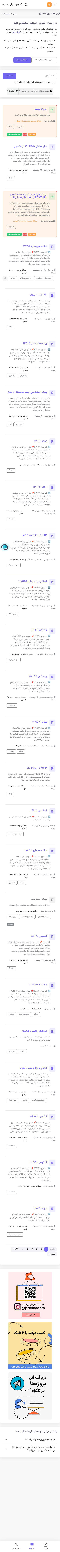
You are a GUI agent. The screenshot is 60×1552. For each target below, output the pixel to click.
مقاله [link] (13, 278)
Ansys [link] (11, 968)
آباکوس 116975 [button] (38, 1116)
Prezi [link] (11, 470)
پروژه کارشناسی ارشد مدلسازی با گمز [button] (27, 392)
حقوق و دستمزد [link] (27, 916)
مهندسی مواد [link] (24, 1014)
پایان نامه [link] (12, 613)
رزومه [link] (11, 519)
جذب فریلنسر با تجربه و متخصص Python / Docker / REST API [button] (28, 196)
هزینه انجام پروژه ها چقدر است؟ (40, 1439)
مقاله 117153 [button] (39, 722)
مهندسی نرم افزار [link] (15, 833)
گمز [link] (10, 424)
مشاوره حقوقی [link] (43, 916)
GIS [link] (10, 794)
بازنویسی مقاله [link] (25, 278)
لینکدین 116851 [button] (38, 810)
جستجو (9, 76)
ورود (17, 4)
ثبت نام (6, 4)
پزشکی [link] (11, 751)
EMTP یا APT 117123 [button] (35, 535)
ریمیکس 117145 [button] (38, 676)
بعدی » (51, 1254)
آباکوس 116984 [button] (38, 1162)
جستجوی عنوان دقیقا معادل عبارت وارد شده (32, 82)
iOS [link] (10, 126)
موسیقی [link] (12, 705)
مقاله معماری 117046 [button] (35, 850)
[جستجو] (26, 4)
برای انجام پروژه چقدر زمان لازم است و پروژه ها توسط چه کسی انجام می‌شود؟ (33, 1449)
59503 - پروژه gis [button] (37, 768)
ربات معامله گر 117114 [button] (35, 343)
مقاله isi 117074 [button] (38, 985)
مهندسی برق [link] (13, 565)
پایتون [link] (11, 226)
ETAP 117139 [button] (39, 630)
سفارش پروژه (22, 59)
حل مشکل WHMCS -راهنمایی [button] (30, 146)
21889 (15, 1249)
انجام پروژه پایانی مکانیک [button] (33, 1068)
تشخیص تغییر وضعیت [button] (34, 1031)
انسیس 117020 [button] (39, 936)
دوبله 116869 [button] (40, 1208)
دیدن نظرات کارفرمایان (44, 59)
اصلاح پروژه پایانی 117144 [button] (32, 581)
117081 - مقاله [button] (38, 295)
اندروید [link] (19, 126)
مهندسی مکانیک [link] (38, 1100)
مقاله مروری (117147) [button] (35, 246)
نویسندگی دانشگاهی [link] (43, 278)
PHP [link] (11, 178)
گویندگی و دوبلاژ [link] (15, 1234)
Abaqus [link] (12, 1145)
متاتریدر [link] (23, 375)
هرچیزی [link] (19, 424)
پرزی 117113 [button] (40, 441)
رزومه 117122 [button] (40, 487)
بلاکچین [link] (12, 375)
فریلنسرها (16, 32)
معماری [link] (12, 882)
